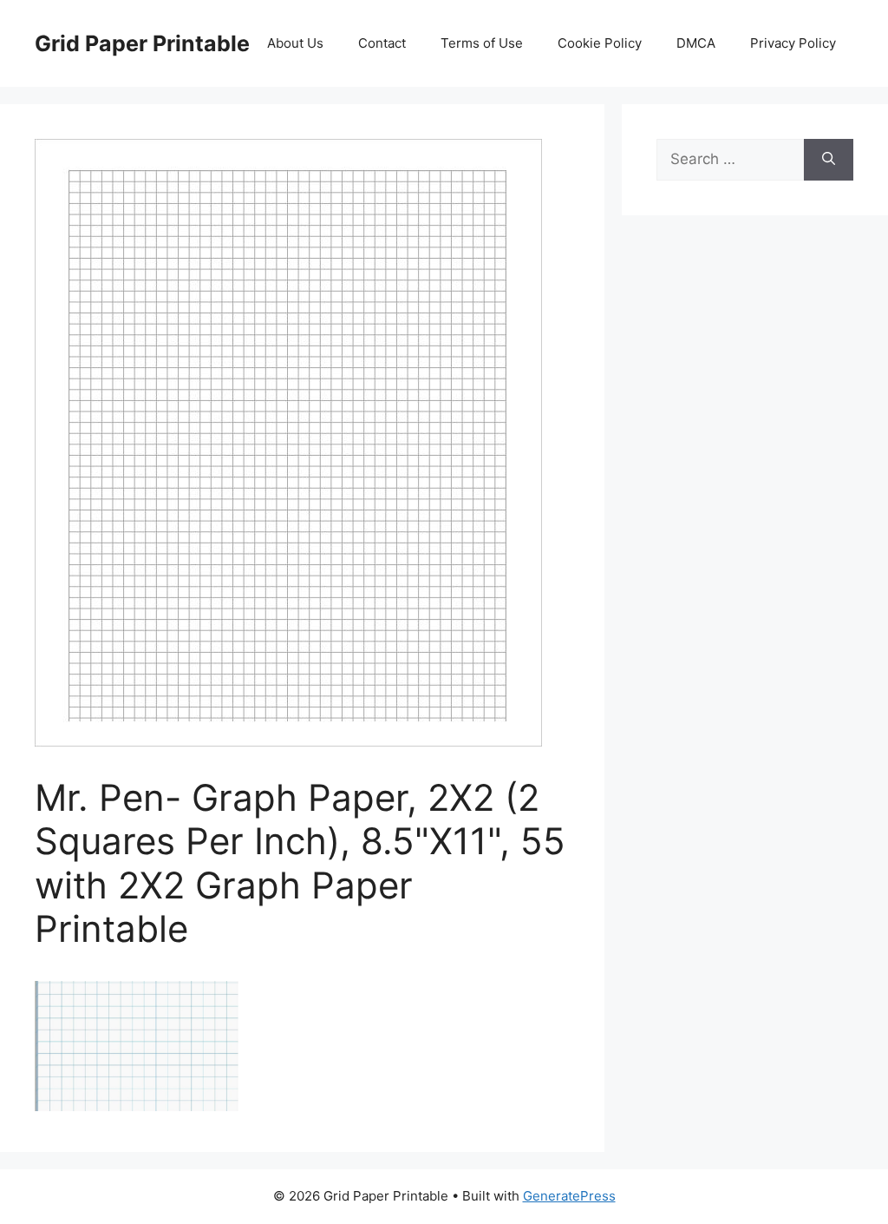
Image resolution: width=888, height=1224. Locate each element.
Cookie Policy (600, 43)
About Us (295, 43)
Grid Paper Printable (142, 43)
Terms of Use (482, 43)
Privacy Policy (793, 43)
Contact (382, 43)
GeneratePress (569, 1196)
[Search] (828, 160)
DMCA (695, 43)
